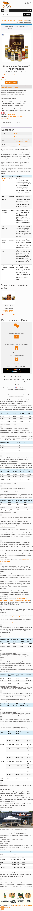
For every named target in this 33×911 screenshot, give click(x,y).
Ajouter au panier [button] (14, 314)
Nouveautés (8, 382)
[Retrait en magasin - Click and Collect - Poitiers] (20, 371)
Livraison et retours (23, 376)
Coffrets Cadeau (12, 116)
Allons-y (27, 14)
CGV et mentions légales (21, 382)
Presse (28, 379)
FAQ (23, 379)
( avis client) (11, 75)
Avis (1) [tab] (5, 126)
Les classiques (11, 20)
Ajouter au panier (11, 82)
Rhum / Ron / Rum (22, 20)
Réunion (21, 141)
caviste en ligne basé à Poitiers (17, 389)
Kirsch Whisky (18, 145)
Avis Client (17, 379)
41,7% (15, 133)
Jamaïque (28, 140)
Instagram (22, 616)
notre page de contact (11, 622)
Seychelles (28, 141)
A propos (6, 376)
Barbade (16, 140)
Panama (16, 141)
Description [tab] (7, 123)
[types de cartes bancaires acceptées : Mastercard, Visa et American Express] (17, 369)
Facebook (15, 616)
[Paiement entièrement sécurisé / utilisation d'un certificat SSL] (9, 369)
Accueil (4, 20)
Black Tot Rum (6, 100)
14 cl (15, 136)
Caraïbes (22, 140)
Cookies (16, 384)
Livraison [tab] (18, 123)
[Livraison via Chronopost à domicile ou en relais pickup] (15, 371)
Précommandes (7, 379)
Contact (13, 376)
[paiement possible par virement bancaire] (23, 369)
